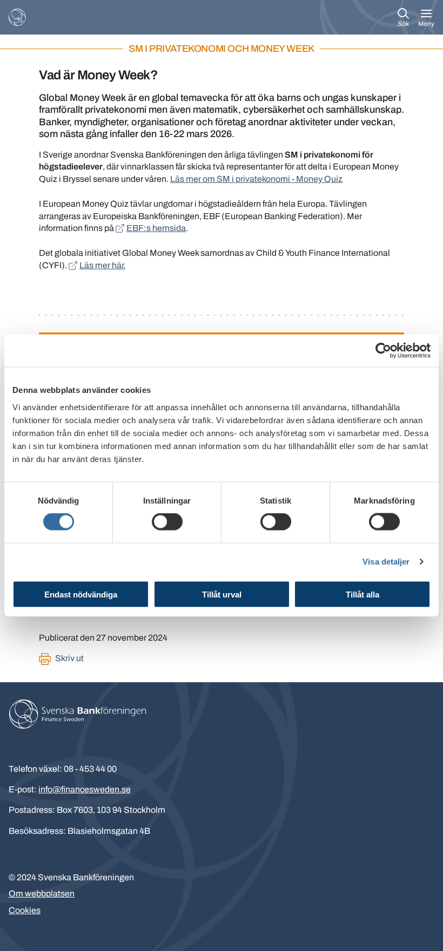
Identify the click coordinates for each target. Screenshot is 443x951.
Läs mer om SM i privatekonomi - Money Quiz (256, 179)
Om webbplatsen (42, 893)
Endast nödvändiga (80, 594)
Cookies (25, 910)
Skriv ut (69, 658)
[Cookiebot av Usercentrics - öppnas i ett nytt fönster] (383, 351)
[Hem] (17, 17)
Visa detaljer (386, 561)
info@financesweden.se (84, 789)
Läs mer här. (102, 265)
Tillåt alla (362, 594)
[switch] (167, 522)
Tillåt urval (221, 594)
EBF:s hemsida (156, 228)
